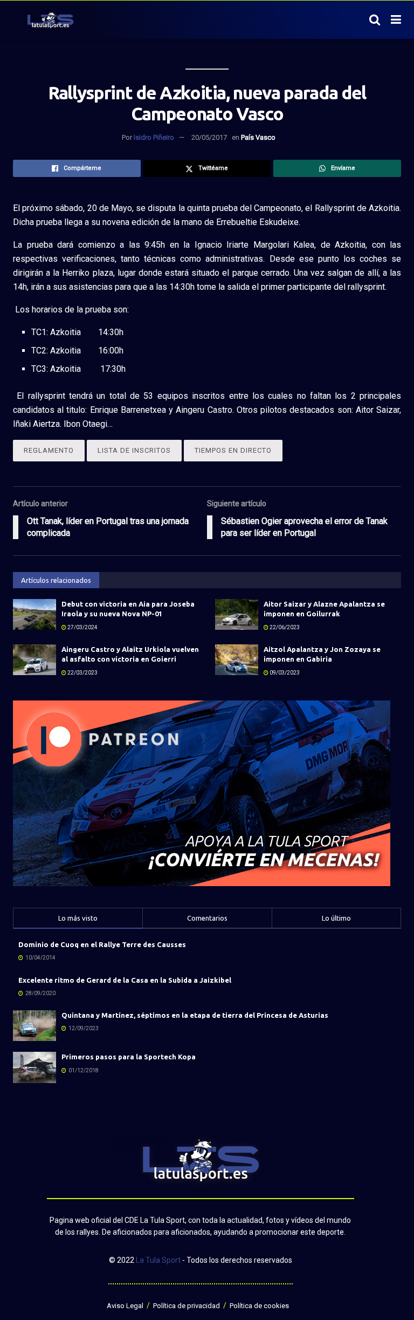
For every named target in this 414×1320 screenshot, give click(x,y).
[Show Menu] (396, 20)
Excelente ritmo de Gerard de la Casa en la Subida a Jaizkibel (124, 980)
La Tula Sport (158, 1260)
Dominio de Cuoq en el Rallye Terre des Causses (102, 944)
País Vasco (258, 137)
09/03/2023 (284, 673)
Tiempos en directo (233, 450)
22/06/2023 (284, 627)
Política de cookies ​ (260, 1306)
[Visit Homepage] (50, 20)
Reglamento (49, 450)
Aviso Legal (125, 1306)
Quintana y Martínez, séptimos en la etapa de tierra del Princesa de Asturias (194, 1015)
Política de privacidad (186, 1306)
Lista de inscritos (134, 450)
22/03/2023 (82, 673)
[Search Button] (374, 20)
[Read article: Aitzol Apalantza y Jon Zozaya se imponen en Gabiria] (236, 659)
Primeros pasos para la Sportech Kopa (128, 1056)
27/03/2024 (82, 627)
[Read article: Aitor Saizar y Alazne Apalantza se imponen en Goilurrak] (236, 614)
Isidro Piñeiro (154, 137)
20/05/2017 (209, 137)
